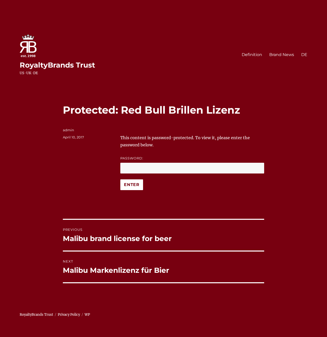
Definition (252, 54)
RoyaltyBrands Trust (57, 65)
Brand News (281, 54)
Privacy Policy (69, 314)
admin (68, 130)
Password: (131, 158)
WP (87, 314)
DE (304, 54)
